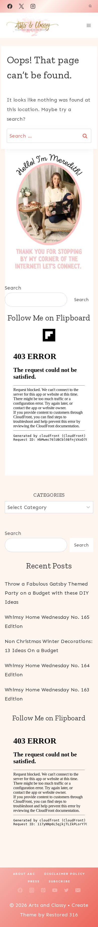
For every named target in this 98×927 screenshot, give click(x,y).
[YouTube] (55, 890)
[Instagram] (33, 6)
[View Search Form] (90, 6)
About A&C (24, 874)
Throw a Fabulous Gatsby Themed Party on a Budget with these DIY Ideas (47, 593)
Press (34, 881)
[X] (21, 6)
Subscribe (59, 881)
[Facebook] (10, 6)
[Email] (78, 890)
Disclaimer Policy (64, 874)
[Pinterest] (43, 890)
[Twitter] (66, 890)
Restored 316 (62, 915)
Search (13, 288)
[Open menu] (88, 25)
